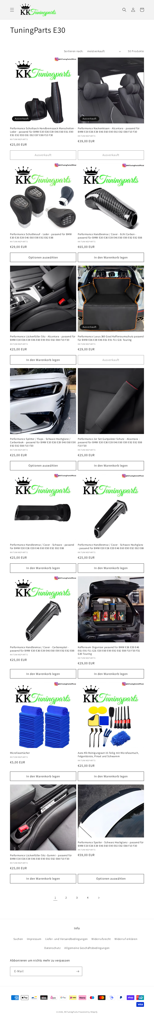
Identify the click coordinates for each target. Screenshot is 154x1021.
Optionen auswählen (43, 257)
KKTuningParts (71, 1012)
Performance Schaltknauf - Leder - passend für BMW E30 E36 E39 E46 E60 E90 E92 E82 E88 (41, 236)
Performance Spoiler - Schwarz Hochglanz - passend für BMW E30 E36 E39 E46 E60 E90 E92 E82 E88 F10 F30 (111, 844)
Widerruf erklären (125, 939)
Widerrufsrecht (101, 939)
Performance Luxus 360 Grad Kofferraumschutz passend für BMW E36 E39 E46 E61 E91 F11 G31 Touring (111, 338)
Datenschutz (52, 948)
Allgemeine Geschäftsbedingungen (87, 948)
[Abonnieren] (77, 971)
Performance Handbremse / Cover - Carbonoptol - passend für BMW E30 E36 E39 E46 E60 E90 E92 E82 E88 (42, 649)
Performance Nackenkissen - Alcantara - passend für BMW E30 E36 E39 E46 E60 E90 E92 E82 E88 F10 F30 (109, 130)
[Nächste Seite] (98, 897)
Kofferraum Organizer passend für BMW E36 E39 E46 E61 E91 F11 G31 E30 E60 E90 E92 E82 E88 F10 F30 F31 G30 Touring (109, 651)
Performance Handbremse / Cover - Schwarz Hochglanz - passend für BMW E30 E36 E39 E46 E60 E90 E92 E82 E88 (111, 546)
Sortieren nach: (73, 51)
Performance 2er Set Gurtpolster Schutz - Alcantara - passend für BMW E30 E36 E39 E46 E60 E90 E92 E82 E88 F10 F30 (110, 442)
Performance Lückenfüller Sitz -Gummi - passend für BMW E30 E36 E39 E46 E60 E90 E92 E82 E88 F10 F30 (41, 857)
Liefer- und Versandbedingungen (66, 939)
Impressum (34, 939)
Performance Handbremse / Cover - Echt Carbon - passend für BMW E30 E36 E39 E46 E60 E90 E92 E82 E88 (110, 236)
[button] (12, 9)
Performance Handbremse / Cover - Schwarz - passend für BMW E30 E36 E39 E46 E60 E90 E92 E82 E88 (42, 546)
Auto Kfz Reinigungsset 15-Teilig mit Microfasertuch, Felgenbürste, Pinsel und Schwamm (108, 754)
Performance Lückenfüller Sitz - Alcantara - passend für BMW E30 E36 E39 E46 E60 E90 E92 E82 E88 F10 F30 (42, 338)
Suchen (18, 939)
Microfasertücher (20, 753)
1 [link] (55, 898)
